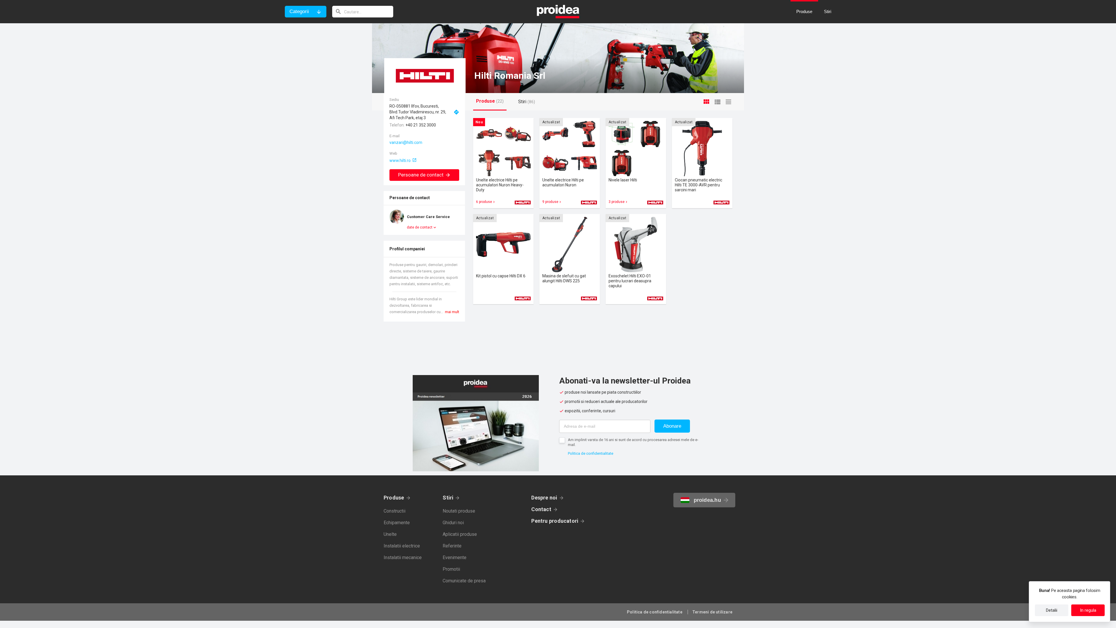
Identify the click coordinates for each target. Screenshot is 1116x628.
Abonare (672, 426)
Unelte (390, 534)
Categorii (299, 11)
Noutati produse (459, 511)
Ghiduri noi (453, 522)
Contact (541, 509)
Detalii (1051, 610)
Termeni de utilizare (712, 612)
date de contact (419, 227)
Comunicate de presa (464, 581)
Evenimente (454, 557)
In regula (1088, 610)
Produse (394, 498)
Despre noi (544, 498)
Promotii (451, 569)
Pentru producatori (554, 521)
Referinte (452, 546)
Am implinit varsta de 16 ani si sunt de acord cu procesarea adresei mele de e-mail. (633, 442)
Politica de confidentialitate (590, 453)
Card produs (503, 163)
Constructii (394, 511)
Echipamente (397, 522)
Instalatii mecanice (403, 557)
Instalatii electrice (402, 546)
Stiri (448, 498)
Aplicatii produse (460, 534)
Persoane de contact (420, 175)
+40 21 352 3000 (420, 125)
